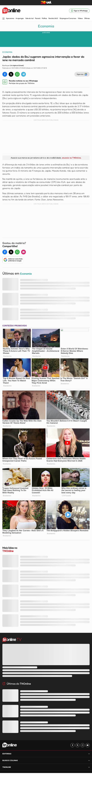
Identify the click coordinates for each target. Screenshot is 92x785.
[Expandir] (89, 767)
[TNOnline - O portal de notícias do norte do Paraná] (11, 11)
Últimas (87, 18)
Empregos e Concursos (68, 18)
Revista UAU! (53, 18)
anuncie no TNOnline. (71, 158)
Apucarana (10, 18)
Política (44, 18)
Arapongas (20, 18)
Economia (46, 26)
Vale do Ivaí (29, 18)
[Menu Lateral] (3, 19)
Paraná (37, 18)
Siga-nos (80, 74)
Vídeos (80, 18)
